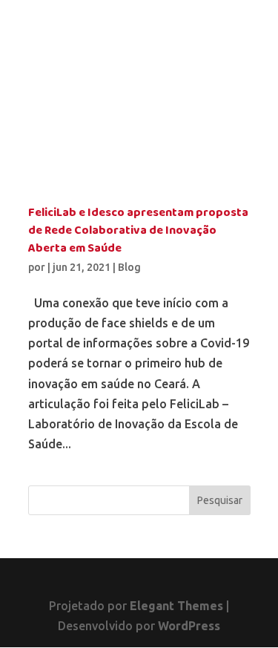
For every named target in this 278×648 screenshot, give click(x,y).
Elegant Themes (176, 605)
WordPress (189, 625)
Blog (129, 267)
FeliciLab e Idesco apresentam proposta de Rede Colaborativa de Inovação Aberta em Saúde (138, 230)
